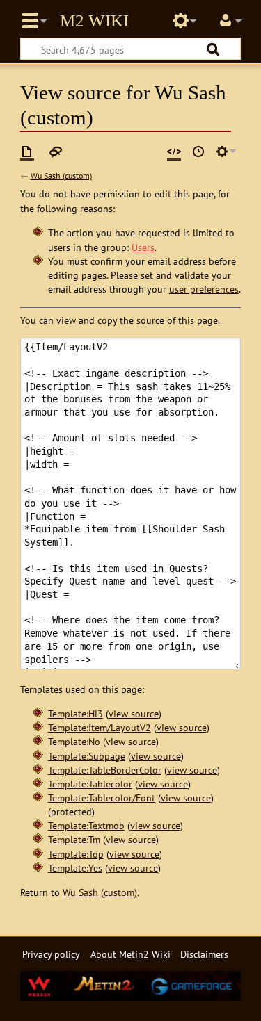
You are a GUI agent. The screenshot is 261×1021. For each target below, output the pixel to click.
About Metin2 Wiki (130, 954)
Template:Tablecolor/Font (101, 797)
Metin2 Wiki (94, 21)
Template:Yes (75, 867)
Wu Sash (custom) (61, 175)
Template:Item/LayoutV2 (99, 727)
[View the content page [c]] (27, 151)
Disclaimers (204, 954)
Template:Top (76, 853)
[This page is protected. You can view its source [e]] (174, 151)
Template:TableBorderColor (104, 769)
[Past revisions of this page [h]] (198, 151)
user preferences (204, 288)
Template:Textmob (86, 825)
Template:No (74, 741)
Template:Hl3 (75, 713)
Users (143, 247)
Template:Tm (74, 839)
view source (134, 713)
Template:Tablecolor (90, 783)
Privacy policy (51, 954)
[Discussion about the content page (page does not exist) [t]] (56, 151)
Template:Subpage (86, 755)
